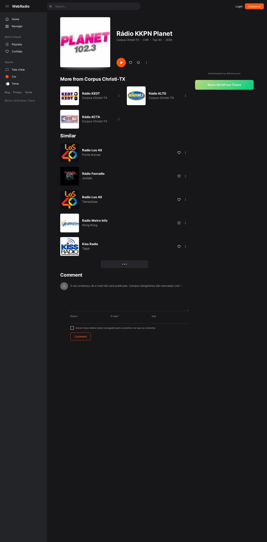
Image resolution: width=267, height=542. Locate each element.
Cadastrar (254, 6)
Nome (74, 316)
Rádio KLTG (157, 93)
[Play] (121, 62)
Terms (28, 92)
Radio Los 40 (92, 150)
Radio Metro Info (95, 220)
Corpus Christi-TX (127, 39)
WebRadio (21, 6)
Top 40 (157, 39)
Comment (71, 275)
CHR (146, 39)
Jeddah (87, 178)
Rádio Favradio (93, 174)
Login (239, 6)
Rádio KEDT (91, 93)
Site (154, 316)
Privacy (17, 92)
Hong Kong (89, 225)
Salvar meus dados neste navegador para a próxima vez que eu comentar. (115, 327)
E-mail (115, 316)
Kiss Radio (90, 244)
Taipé (86, 248)
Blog (7, 92)
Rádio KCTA (91, 117)
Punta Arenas (91, 155)
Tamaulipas (90, 201)
